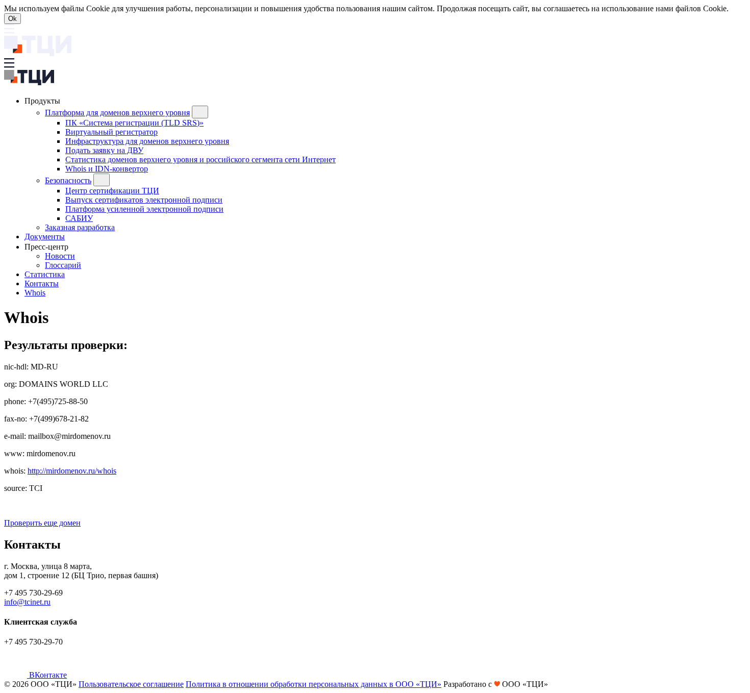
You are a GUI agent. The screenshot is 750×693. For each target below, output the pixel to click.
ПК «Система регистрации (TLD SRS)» (134, 122)
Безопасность (68, 180)
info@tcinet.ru (27, 602)
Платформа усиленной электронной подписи (144, 209)
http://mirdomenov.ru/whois (72, 470)
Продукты (43, 100)
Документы (44, 236)
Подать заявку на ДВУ (104, 150)
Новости (60, 256)
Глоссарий (63, 265)
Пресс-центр (47, 246)
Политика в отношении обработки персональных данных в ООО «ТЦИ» (313, 684)
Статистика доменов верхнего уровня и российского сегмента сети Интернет (200, 159)
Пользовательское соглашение (131, 684)
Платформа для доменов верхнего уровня (117, 112)
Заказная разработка (80, 227)
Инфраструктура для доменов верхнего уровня (147, 141)
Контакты (41, 283)
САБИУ (79, 218)
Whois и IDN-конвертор (106, 168)
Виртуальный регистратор (111, 132)
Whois (34, 292)
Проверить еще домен (42, 522)
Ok (12, 18)
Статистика (44, 274)
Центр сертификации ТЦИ (112, 190)
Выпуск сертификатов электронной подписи (143, 199)
